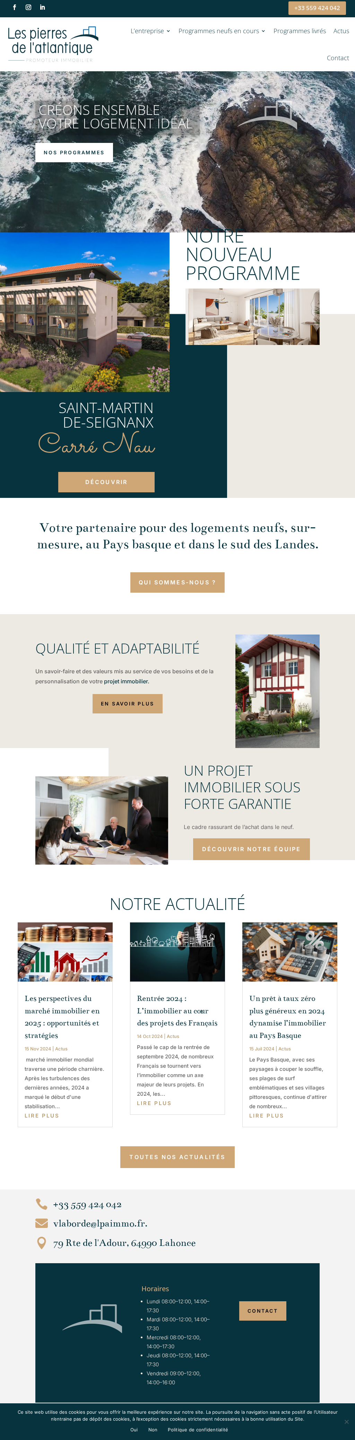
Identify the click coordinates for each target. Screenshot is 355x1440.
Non (153, 1429)
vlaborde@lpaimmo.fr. (100, 1223)
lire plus (42, 1115)
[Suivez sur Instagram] (28, 7)
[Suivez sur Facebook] (14, 7)
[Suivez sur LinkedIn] (42, 7)
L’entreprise (147, 31)
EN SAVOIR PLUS (127, 704)
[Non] (346, 1421)
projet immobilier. (126, 681)
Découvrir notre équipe (251, 849)
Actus (341, 31)
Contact (338, 58)
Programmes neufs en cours (219, 31)
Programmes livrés (300, 31)
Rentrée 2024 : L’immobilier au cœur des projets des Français (177, 1011)
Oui (134, 1429)
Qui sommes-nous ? (177, 582)
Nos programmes (74, 152)
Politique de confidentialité (198, 1429)
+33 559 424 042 (317, 8)
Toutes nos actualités (177, 1157)
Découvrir (106, 482)
